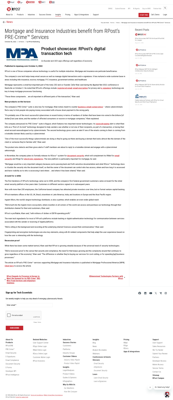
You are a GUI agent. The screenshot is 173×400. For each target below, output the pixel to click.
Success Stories (45, 15)
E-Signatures (10, 356)
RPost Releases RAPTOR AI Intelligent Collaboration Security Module (146, 70)
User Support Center (40, 343)
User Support (158, 343)
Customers (67, 346)
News (9, 22)
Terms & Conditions (37, 395)
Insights (58, 15)
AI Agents (136, 8)
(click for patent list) (22, 397)
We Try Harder (158, 350)
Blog (94, 343)
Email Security (11, 353)
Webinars (96, 354)
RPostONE (9, 346)
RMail (125, 343)
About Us (9, 15)
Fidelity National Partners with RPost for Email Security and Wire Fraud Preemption (149, 101)
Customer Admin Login (41, 357)
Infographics (67, 381)
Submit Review (120, 8)
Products (20, 15)
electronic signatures (33, 159)
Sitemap (156, 375)
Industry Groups (69, 353)
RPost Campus (158, 378)
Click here (9, 266)
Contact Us (157, 372)
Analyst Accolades (100, 350)
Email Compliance (12, 360)
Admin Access (158, 364)
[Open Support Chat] (167, 394)
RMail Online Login (39, 350)
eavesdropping (102, 124)
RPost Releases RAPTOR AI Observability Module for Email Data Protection (149, 85)
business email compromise (90, 107)
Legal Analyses (68, 370)
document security (75, 156)
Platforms (66, 349)
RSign (126, 345)
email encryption (80, 88)
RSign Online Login (40, 346)
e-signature (106, 88)
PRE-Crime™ (10, 349)
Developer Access (159, 361)
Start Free (144, 15)
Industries (31, 15)
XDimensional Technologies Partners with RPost (106, 277)
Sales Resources (159, 346)
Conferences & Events (102, 357)
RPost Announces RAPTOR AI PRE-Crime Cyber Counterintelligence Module (149, 54)
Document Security (13, 364)
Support (96, 15)
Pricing (67, 15)
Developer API (11, 371)
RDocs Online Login (40, 354)
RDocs (126, 348)
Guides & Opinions (69, 377)
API (129, 8)
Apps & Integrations (81, 15)
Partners (156, 357)
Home (112, 22)
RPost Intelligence (12, 375)
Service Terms (158, 368)
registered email (64, 88)
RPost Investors (39, 361)
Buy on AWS (147, 8)
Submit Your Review (160, 354)
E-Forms (9, 367)
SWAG (110, 8)
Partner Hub (157, 8)
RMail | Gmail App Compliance (53, 395)
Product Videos (68, 374)
